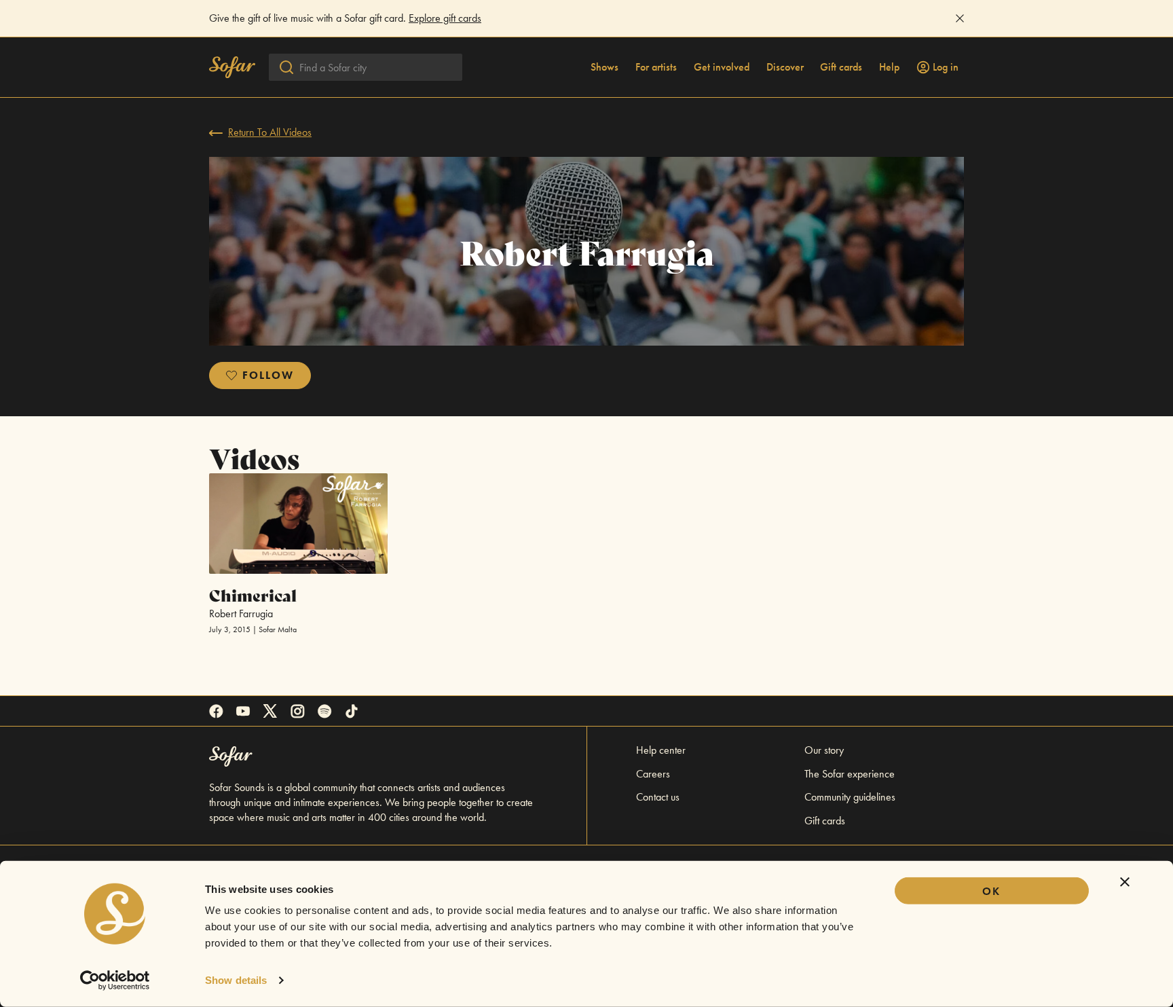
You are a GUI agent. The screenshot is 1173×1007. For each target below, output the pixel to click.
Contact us (657, 797)
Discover (785, 67)
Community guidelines (849, 797)
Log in (945, 67)
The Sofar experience (849, 774)
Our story (824, 750)
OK (991, 891)
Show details (236, 980)
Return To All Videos (270, 132)
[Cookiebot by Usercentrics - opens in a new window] (115, 980)
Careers (653, 774)
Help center (661, 750)
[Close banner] (1125, 882)
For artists (656, 67)
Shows (604, 67)
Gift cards (841, 67)
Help (889, 67)
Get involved (721, 67)
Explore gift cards (445, 18)
